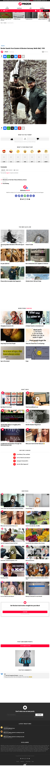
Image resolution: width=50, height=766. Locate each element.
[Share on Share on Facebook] (5, 56)
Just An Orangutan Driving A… (12, 675)
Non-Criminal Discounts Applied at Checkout (37, 263)
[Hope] (37, 353)
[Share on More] (23, 56)
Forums (17, 761)
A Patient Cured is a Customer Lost (35, 326)
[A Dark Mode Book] (31, 15)
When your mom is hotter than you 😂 (35, 443)
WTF (2, 541)
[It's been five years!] (18, 15)
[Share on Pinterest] (19, 56)
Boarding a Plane (4, 577)
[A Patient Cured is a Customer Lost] (37, 317)
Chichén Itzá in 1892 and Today (33, 281)
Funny (33, 242)
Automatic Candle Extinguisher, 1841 (9, 560)
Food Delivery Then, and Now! (23, 454)
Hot (31, 8)
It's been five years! (16, 19)
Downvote (38, 139)
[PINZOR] (25, 764)
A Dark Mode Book (29, 19)
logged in (8, 172)
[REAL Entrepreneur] (37, 552)
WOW (33, 422)
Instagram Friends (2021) (22, 461)
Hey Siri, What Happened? (22, 464)
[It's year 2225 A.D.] (12, 255)
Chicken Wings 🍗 (30, 508)
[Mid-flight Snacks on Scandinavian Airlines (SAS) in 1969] (37, 569)
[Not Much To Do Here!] (12, 399)
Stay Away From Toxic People (8, 343)
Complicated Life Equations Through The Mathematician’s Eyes (11, 444)
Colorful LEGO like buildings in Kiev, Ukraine (35, 543)
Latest (7, 8)
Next (49, 17)
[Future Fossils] (37, 236)
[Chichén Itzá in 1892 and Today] (37, 273)
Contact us (22, 761)
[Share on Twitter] (12, 56)
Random (8, 242)
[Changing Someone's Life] (44, 15)
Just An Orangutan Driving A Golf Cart (9, 543)
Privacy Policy (28, 761)
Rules (33, 761)
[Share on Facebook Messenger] (16, 56)
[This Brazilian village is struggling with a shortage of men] (12, 416)
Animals (33, 404)
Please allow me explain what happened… (11, 281)
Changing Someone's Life (42, 19)
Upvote (12, 139)
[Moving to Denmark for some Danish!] (37, 588)
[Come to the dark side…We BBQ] (37, 517)
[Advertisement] (25, 33)
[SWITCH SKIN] (35, 10)
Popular (19, 8)
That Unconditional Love (32, 407)
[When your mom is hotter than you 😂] (37, 435)
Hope (27, 361)
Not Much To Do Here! (6, 407)
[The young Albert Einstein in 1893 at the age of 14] (12, 236)
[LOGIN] (40, 10)
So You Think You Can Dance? (23, 457)
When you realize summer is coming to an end (14, 732)
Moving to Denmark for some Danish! (34, 596)
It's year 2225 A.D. (5, 263)
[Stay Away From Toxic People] (12, 335)
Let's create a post (25, 645)
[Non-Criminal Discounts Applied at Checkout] (37, 255)
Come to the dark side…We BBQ (33, 525)
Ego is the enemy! (5, 361)
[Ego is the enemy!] (12, 353)
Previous (0, 17)
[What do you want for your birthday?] (6, 15)
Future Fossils (29, 244)
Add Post (46, 10)
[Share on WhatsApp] (8, 56)
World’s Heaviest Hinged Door (33, 424)
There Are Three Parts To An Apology (35, 343)
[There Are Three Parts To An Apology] (37, 335)
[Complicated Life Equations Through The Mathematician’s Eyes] (12, 435)
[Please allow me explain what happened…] (12, 273)
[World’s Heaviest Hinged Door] (37, 416)
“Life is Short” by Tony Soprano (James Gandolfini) (12, 508)
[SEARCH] (38, 10)
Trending (42, 8)
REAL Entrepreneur (30, 560)
